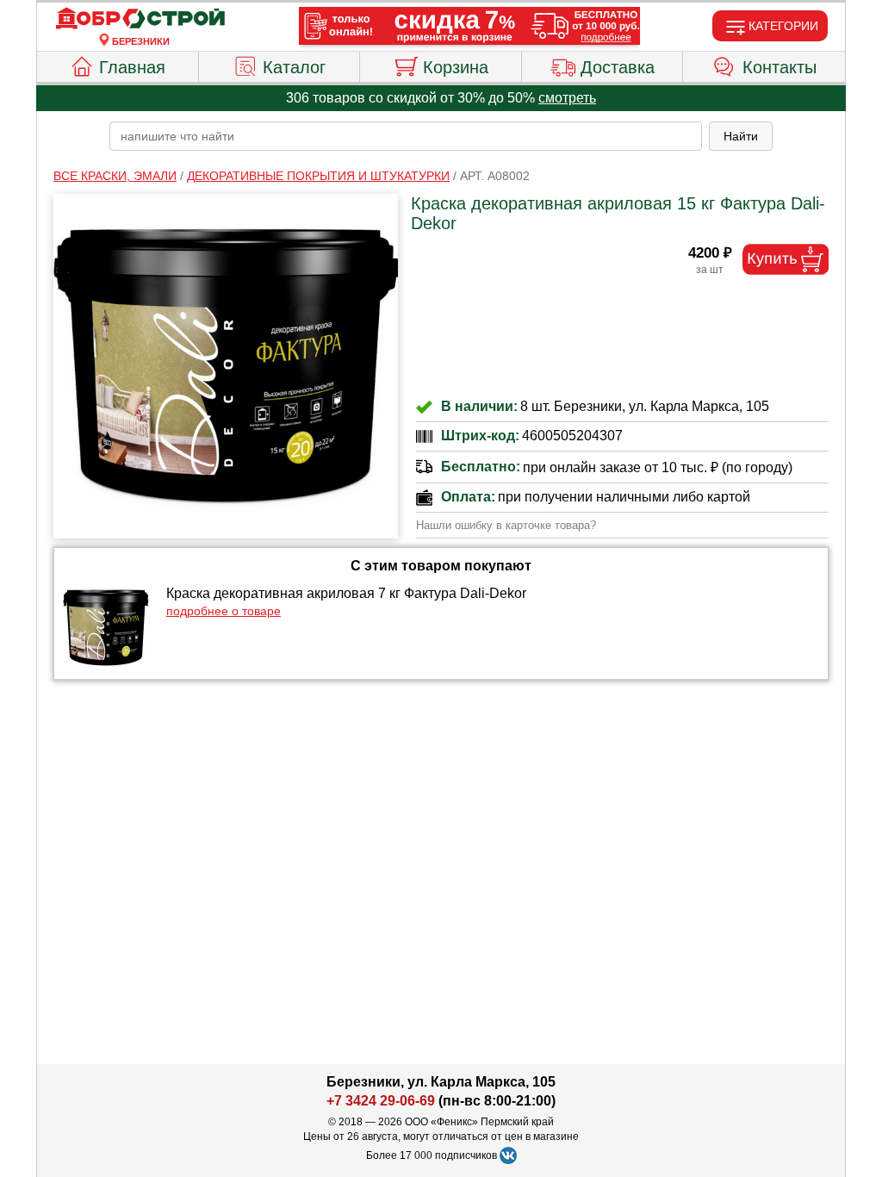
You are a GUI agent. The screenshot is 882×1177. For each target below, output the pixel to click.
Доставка (618, 67)
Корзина (455, 67)
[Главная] (140, 19)
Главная (132, 67)
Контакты (779, 67)
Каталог (294, 67)
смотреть (567, 97)
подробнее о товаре (223, 611)
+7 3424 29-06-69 (380, 1100)
